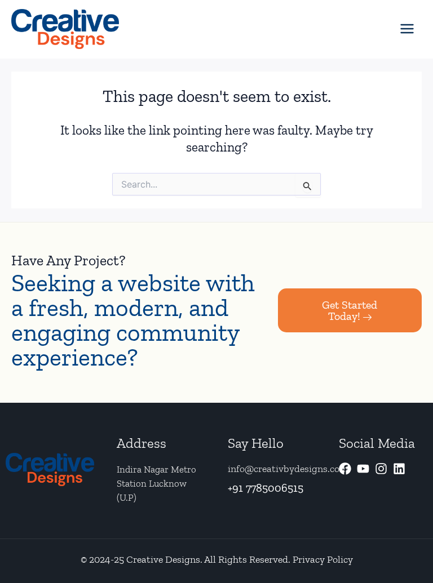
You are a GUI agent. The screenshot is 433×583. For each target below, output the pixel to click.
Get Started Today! (349, 310)
